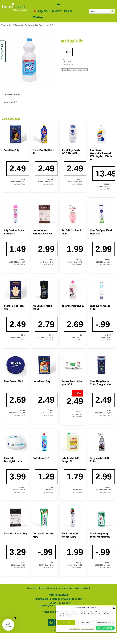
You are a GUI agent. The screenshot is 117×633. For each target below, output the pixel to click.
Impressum (32, 587)
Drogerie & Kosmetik (26, 25)
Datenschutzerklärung (87, 629)
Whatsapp (38, 17)
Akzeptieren (65, 622)
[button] (114, 607)
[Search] (112, 11)
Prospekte (56, 11)
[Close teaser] (15, 618)
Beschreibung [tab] (12, 94)
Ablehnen (85, 622)
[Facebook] (51, 622)
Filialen (68, 11)
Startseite (6, 25)
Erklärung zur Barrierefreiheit (76, 587)
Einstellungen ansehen (105, 622)
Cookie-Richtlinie (75, 629)
